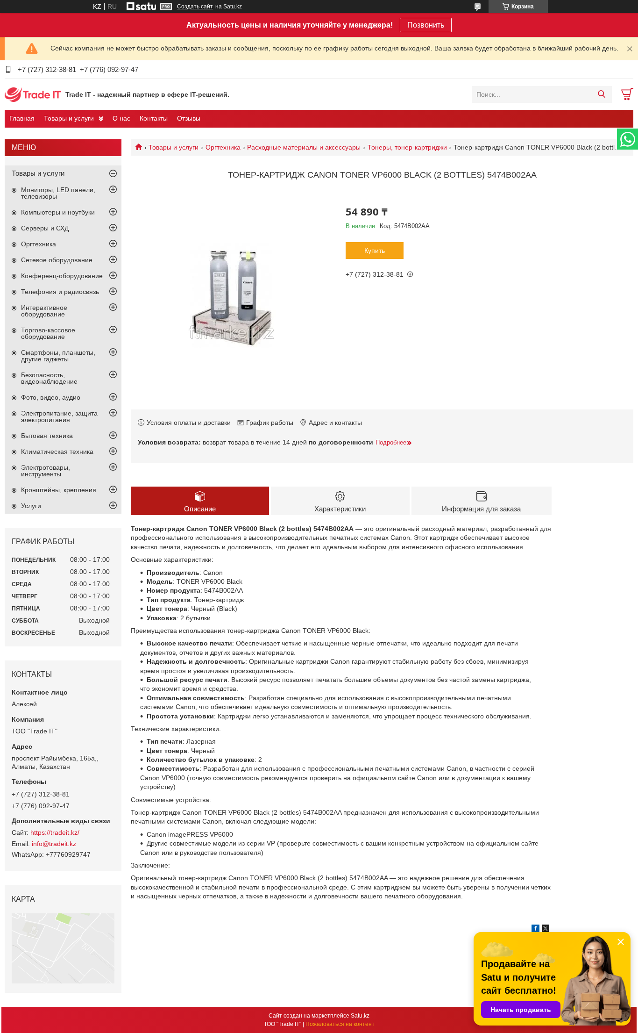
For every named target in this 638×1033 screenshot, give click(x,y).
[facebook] (535, 929)
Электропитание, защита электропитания (59, 416)
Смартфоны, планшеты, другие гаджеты (58, 356)
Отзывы (188, 118)
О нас (121, 118)
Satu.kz (360, 1015)
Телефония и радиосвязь (60, 291)
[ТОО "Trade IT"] (33, 94)
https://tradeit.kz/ (54, 832)
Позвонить (425, 25)
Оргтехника (223, 147)
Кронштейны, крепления (58, 490)
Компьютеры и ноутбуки (58, 212)
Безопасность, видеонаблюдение (49, 378)
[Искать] (601, 94)
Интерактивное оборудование (44, 311)
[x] (545, 929)
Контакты (154, 118)
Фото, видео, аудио (50, 397)
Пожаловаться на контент (340, 1024)
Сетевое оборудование (56, 260)
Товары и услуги (69, 118)
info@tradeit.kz (54, 843)
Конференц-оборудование (62, 276)
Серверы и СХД (45, 228)
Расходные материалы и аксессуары (304, 147)
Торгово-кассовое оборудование (48, 333)
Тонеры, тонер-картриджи (407, 147)
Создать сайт (195, 6)
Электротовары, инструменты (45, 471)
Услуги (31, 505)
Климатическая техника (57, 451)
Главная (22, 118)
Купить (374, 250)
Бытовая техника (47, 435)
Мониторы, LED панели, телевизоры (58, 193)
